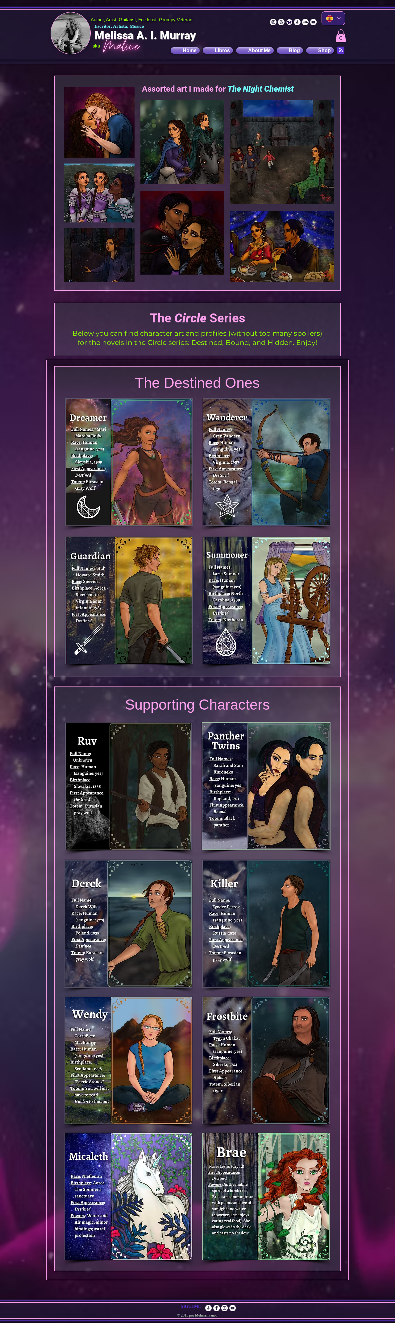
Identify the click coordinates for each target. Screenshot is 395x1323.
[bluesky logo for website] (289, 22)
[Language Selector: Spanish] (333, 18)
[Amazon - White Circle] (297, 22)
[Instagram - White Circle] (273, 22)
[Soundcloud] (305, 22)
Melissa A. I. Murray (145, 35)
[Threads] (281, 22)
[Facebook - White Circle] (216, 1308)
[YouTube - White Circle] (313, 22)
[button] (340, 35)
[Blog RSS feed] (340, 50)
